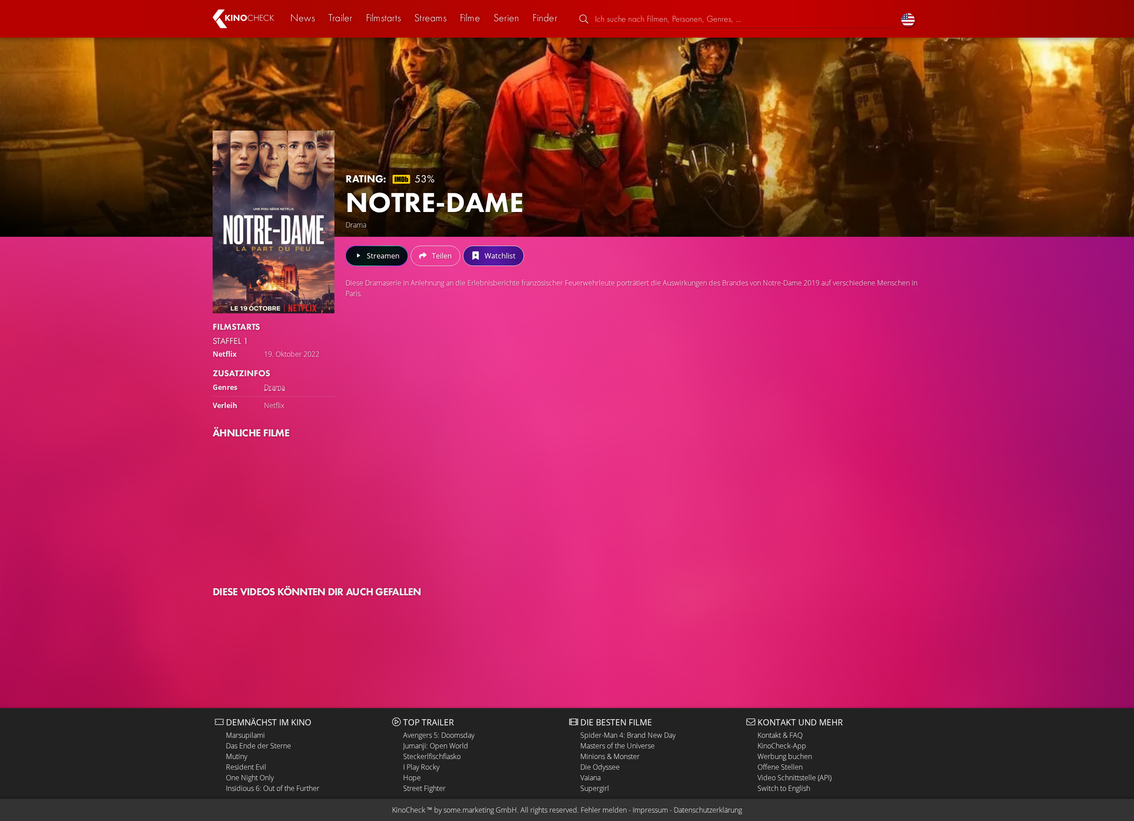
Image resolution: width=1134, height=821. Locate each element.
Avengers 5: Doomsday (438, 735)
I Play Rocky (421, 767)
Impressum (650, 810)
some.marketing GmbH (480, 810)
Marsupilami (245, 735)
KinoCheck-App (781, 745)
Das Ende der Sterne (258, 745)
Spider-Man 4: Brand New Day (628, 735)
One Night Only (250, 777)
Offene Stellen (780, 767)
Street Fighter (424, 788)
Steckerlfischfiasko (432, 756)
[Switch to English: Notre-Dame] (908, 19)
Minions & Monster (610, 756)
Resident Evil (246, 767)
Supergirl (594, 788)
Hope (412, 777)
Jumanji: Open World (435, 745)
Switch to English (783, 788)
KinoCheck (408, 810)
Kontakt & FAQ (780, 735)
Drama (274, 387)
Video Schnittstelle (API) (794, 777)
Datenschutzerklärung (708, 810)
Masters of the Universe (617, 745)
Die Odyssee (600, 767)
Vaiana (590, 777)
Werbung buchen (784, 756)
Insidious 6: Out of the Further (272, 788)
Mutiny (236, 756)
